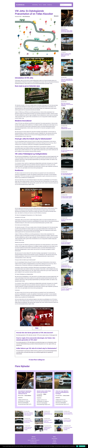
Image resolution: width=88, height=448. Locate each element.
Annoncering (35, 4)
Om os (40, 4)
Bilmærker (56, 16)
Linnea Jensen (66, 395)
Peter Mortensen (26, 16)
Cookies (44, 4)
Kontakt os (49, 4)
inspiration (20, 397)
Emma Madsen (28, 395)
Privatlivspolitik (82, 446)
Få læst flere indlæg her (37, 360)
